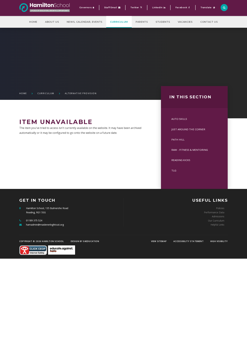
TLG (173, 170)
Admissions (218, 216)
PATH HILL (177, 139)
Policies (220, 208)
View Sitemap (159, 241)
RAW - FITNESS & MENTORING (189, 149)
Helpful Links (217, 224)
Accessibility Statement (188, 241)
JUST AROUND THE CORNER (188, 129)
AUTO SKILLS (179, 119)
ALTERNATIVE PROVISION (81, 93)
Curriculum (45, 93)
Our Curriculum (216, 220)
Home (23, 93)
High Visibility (219, 241)
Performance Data (214, 212)
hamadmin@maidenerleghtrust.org (45, 224)
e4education (91, 241)
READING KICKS (180, 160)
